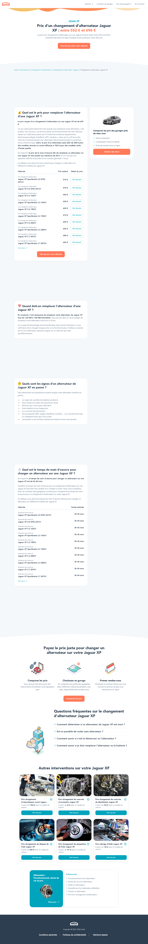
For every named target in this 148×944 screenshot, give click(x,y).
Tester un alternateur (76, 885)
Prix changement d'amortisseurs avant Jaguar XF (33, 802)
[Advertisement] (74, 89)
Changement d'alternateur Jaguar (65, 70)
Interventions (24, 70)
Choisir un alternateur (77, 891)
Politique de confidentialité (74, 934)
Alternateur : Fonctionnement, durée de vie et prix (46, 878)
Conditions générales (48, 934)
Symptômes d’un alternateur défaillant (83, 888)
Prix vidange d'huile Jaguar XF (108, 844)
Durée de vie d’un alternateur (80, 881)
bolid (16, 70)
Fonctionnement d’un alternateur (81, 878)
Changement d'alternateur (41, 70)
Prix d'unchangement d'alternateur (82, 894)
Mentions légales (100, 934)
